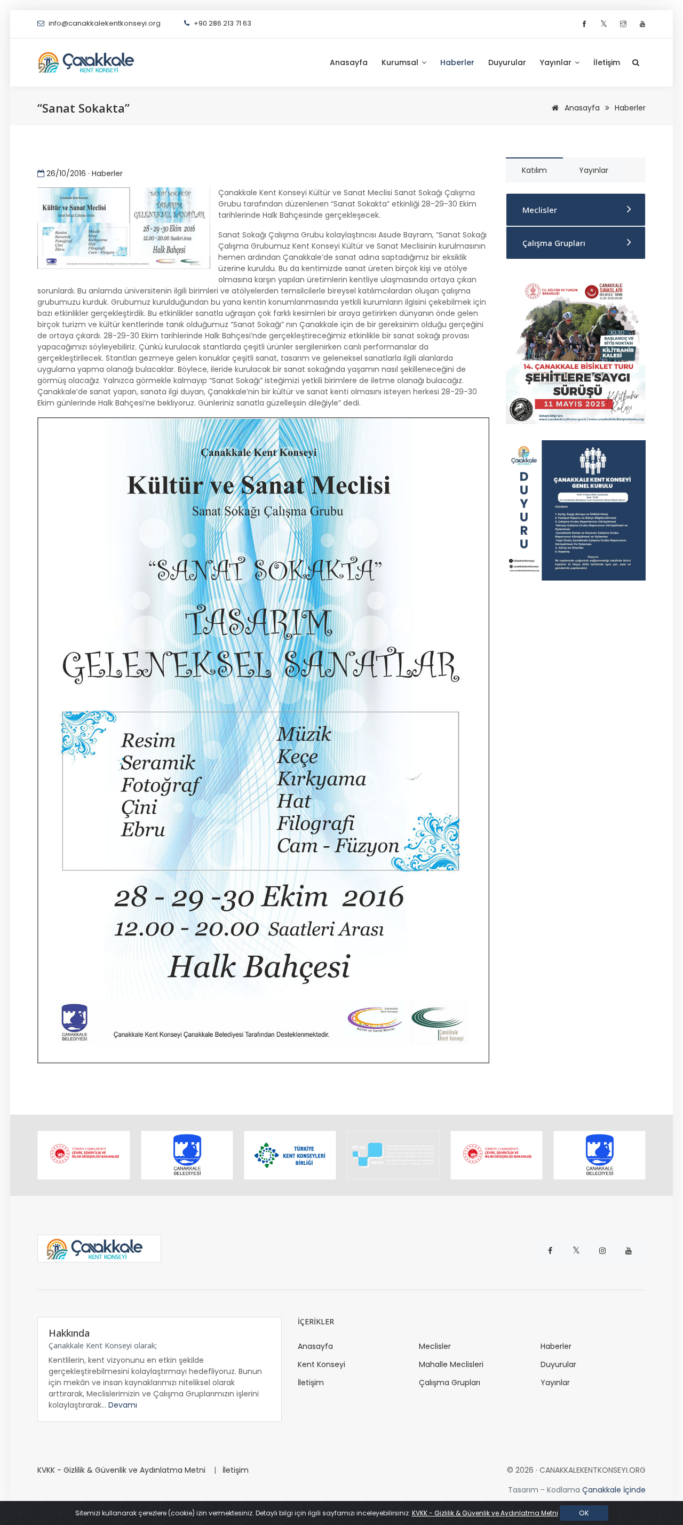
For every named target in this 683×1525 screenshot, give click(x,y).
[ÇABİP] (576, 349)
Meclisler (539, 209)
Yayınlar (557, 62)
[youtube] (642, 24)
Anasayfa (349, 62)
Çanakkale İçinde (614, 1489)
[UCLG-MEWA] (393, 1155)
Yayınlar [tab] (593, 170)
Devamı (122, 1405)
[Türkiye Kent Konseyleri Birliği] (290, 1155)
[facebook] (585, 24)
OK (584, 1513)
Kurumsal (401, 62)
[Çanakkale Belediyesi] (187, 1155)
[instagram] (624, 24)
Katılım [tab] (534, 170)
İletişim (606, 62)
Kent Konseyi (321, 1364)
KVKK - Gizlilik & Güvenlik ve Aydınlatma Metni (121, 1470)
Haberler (457, 62)
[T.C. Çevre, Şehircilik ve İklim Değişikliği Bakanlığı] (83, 1155)
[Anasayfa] (90, 62)
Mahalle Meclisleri (451, 1364)
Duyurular (507, 62)
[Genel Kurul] (576, 509)
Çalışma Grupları (553, 242)
